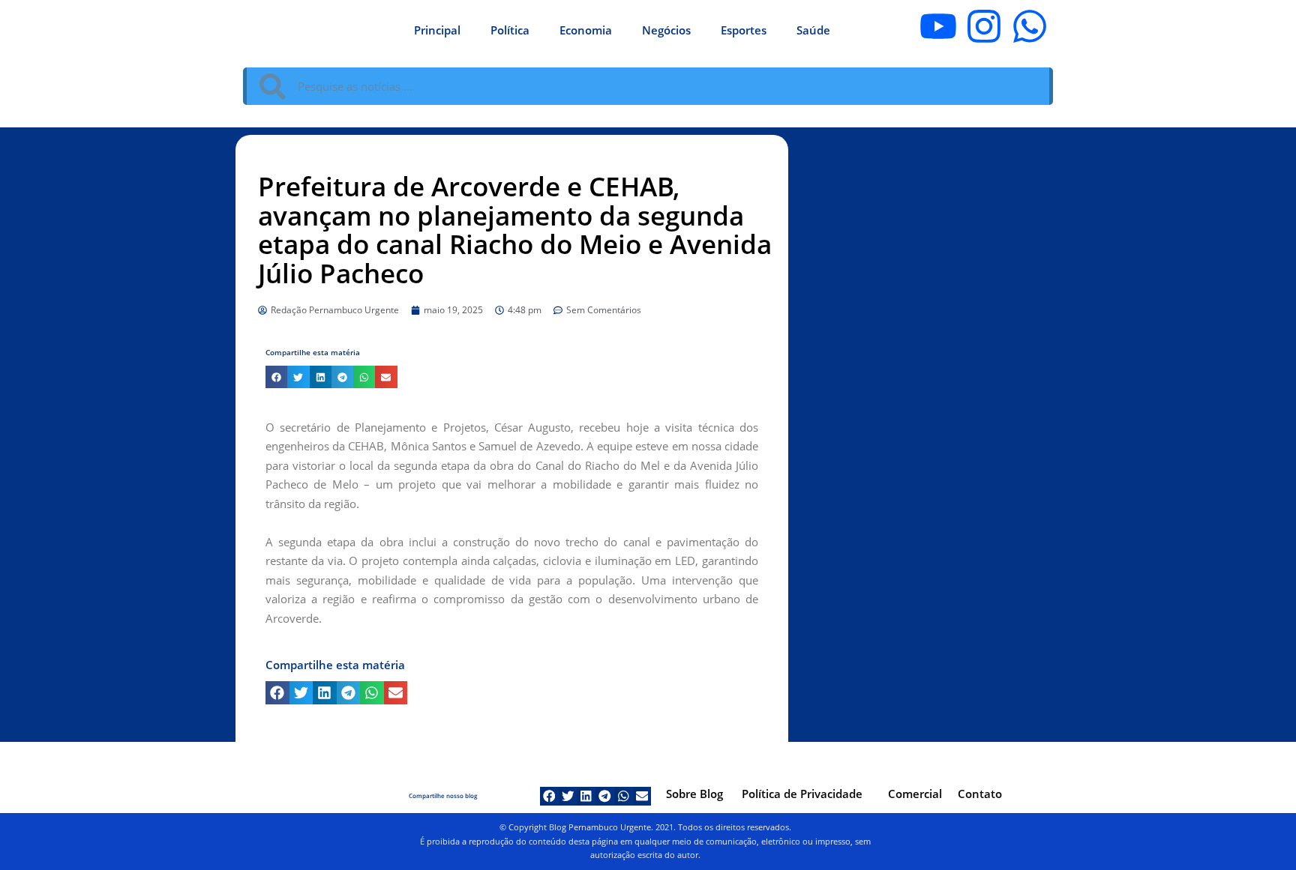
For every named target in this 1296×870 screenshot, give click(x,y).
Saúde (813, 29)
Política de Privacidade (802, 793)
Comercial (915, 793)
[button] (276, 376)
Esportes (743, 29)
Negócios (666, 29)
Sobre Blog (694, 793)
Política (510, 29)
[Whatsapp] (1029, 26)
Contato (980, 793)
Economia (586, 29)
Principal (437, 29)
